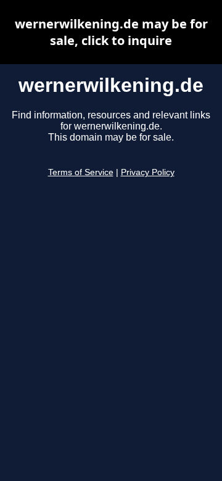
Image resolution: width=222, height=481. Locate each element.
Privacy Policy (148, 172)
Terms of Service (80, 172)
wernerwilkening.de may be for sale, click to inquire (111, 32)
